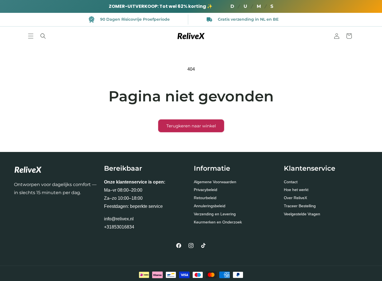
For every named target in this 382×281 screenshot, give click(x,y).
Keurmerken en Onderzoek (218, 222)
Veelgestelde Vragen (302, 214)
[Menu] (31, 36)
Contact (291, 182)
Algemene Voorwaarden (215, 182)
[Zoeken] (43, 36)
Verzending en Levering (215, 214)
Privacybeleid (205, 190)
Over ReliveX (295, 198)
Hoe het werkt (296, 190)
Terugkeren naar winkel (191, 125)
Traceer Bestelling (300, 206)
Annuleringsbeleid (209, 206)
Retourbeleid (205, 198)
